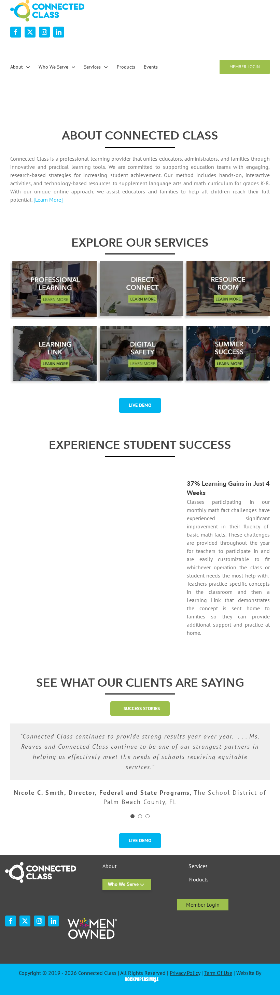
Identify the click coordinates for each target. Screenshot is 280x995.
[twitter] (30, 32)
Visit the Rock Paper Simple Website (140, 979)
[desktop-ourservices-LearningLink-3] (53, 328)
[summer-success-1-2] (226, 328)
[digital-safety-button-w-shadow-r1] (140, 328)
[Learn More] (48, 199)
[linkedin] (58, 32)
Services (198, 866)
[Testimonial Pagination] (132, 816)
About (109, 866)
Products (198, 879)
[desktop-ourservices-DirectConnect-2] (140, 264)
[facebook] (15, 32)
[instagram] (44, 32)
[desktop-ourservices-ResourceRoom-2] (226, 264)
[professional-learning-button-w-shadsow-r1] (53, 264)
